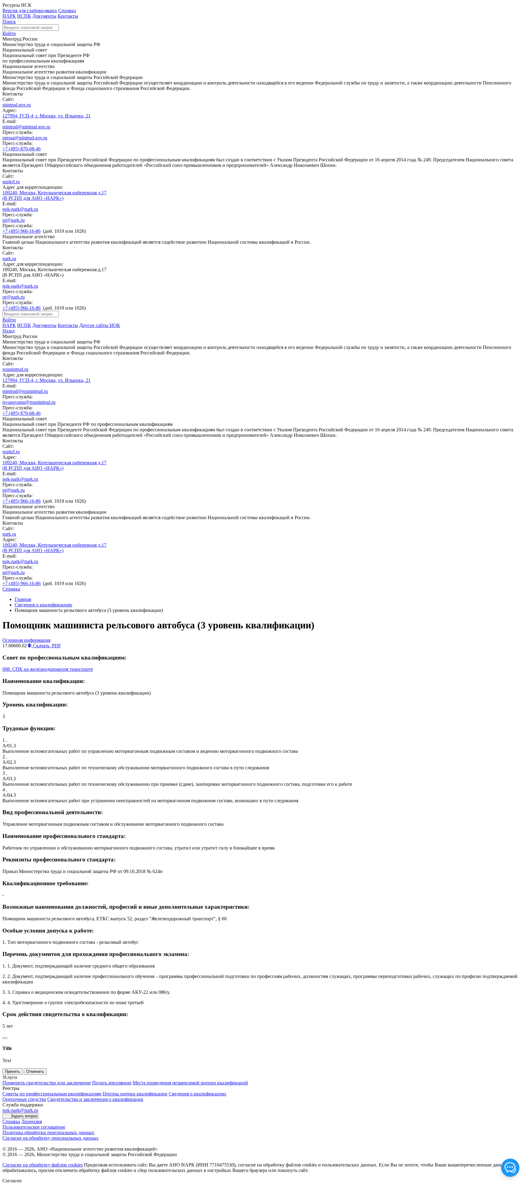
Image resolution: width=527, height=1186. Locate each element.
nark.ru (9, 258)
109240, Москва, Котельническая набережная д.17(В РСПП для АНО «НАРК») (54, 195)
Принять (12, 1071)
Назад (8, 330)
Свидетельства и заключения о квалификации (95, 1099)
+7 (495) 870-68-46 (21, 148)
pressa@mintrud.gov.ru (24, 137)
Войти (9, 33)
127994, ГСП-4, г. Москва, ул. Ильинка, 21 (46, 115)
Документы (44, 16)
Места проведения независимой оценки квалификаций (190, 1082)
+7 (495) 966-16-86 (21, 231)
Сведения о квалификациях (43, 604)
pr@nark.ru (13, 220)
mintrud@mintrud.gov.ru (26, 126)
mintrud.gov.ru (16, 104)
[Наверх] (4, 1038)
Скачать (46, 645)
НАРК (9, 16)
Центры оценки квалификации (134, 1093)
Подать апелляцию (111, 1082)
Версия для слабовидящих (29, 10)
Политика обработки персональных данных (48, 1132)
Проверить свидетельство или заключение (46, 1082)
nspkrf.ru (11, 181)
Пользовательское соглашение (33, 1127)
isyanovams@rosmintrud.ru (29, 402)
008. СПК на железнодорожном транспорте (47, 669)
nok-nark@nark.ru (20, 209)
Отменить (35, 1071)
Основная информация (26, 640)
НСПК (24, 16)
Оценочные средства (24, 1099)
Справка (67, 10)
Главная (23, 599)
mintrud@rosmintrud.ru (25, 391)
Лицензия (31, 1121)
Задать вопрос (24, 1116)
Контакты (68, 16)
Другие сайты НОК (99, 325)
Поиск (9, 21)
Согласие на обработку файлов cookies (42, 1164)
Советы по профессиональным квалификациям (51, 1093)
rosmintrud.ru (15, 369)
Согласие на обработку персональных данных (50, 1138)
